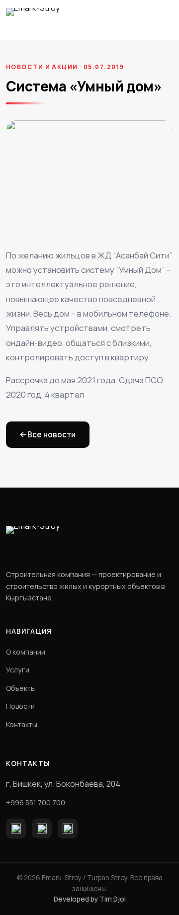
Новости (20, 706)
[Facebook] (16, 828)
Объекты (21, 688)
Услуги (17, 669)
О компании (25, 652)
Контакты (21, 724)
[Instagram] (42, 828)
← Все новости (48, 434)
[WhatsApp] (68, 828)
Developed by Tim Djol (90, 899)
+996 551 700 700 (35, 802)
